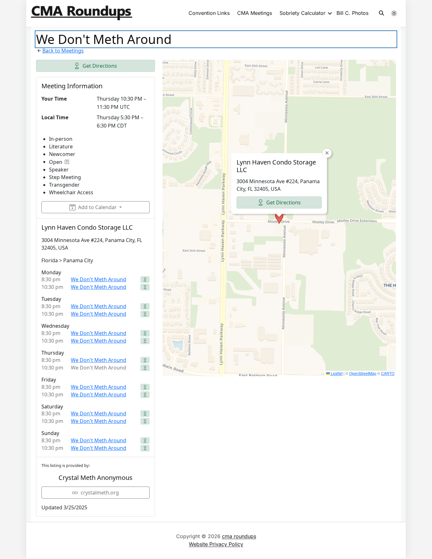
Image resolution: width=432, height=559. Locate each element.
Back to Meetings (63, 50)
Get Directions (100, 65)
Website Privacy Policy (216, 544)
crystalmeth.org (100, 492)
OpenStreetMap (362, 373)
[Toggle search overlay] (381, 13)
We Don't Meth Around (98, 279)
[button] (279, 218)
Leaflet (336, 373)
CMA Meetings (254, 13)
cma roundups (239, 536)
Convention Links (209, 13)
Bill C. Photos (352, 13)
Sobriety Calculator (302, 13)
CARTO (387, 373)
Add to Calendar (97, 207)
